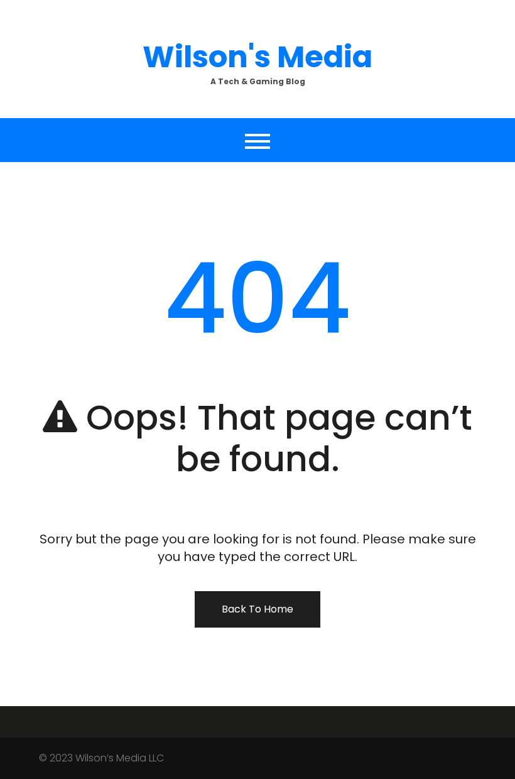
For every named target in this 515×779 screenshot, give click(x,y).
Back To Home (257, 609)
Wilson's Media (257, 57)
